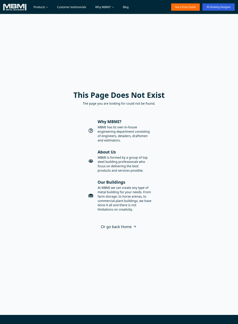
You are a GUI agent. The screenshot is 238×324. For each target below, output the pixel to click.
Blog (126, 7)
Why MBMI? (103, 7)
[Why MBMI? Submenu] (113, 7)
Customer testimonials (71, 7)
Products (39, 7)
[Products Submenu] (48, 7)
